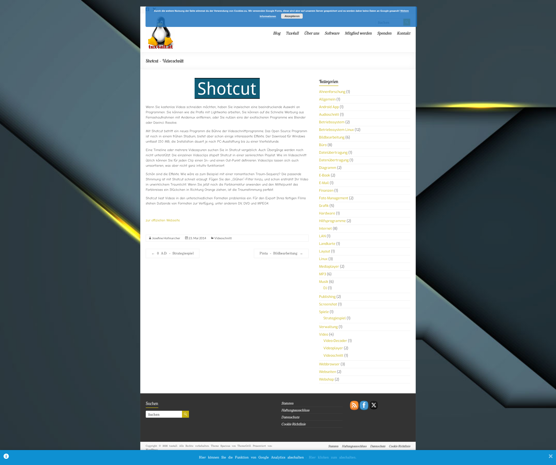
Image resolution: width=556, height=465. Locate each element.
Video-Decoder (335, 340)
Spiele (324, 312)
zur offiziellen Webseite (163, 220)
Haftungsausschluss (295, 410)
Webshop (326, 379)
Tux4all (292, 33)
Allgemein (327, 99)
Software (331, 33)
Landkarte (327, 243)
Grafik (324, 205)
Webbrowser (329, 364)
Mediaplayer (329, 266)
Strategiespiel (334, 318)
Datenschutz (290, 417)
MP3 (322, 274)
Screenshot (328, 304)
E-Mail (324, 183)
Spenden (384, 33)
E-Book (324, 175)
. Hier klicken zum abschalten (331, 457)
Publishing (327, 296)
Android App (329, 107)
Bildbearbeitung (331, 137)
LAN (322, 236)
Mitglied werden (358, 33)
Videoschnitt (223, 238)
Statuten (287, 403)
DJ (325, 288)
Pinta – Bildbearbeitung (281, 253)
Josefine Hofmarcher (166, 238)
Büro (323, 145)
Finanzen (326, 190)
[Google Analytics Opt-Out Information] (6, 457)
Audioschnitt (329, 114)
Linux (323, 259)
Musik (323, 281)
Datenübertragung (334, 160)
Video (323, 334)
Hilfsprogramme (332, 221)
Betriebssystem (331, 122)
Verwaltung (328, 327)
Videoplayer (333, 348)
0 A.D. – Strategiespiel (172, 253)
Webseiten (327, 371)
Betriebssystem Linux (336, 129)
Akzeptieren (292, 16)
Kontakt (403, 33)
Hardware (327, 213)
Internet (325, 228)
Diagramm (327, 167)
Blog (276, 33)
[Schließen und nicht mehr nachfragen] (551, 457)
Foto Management (333, 198)
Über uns (311, 33)
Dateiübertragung (333, 152)
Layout (324, 251)
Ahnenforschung (332, 91)
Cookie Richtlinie (293, 424)
